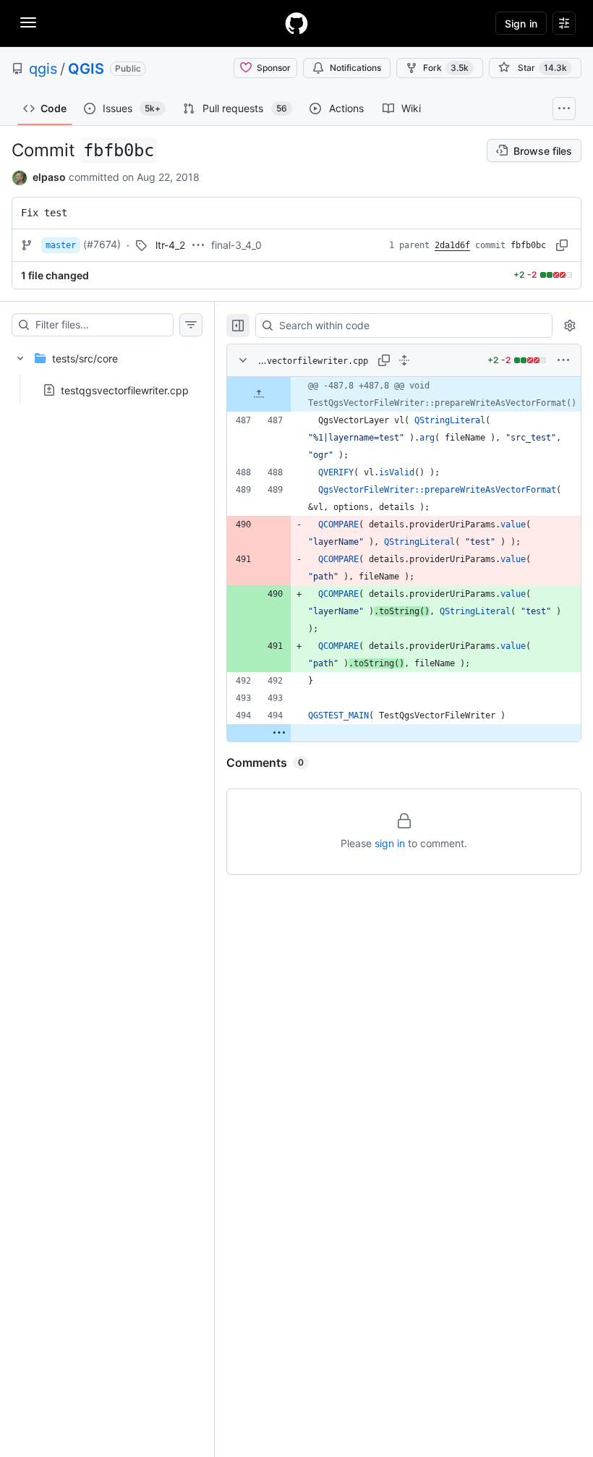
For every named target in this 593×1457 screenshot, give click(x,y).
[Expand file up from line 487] (259, 394)
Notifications (355, 67)
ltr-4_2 (170, 245)
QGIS (86, 68)
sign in (390, 843)
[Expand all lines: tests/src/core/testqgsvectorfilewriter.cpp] (404, 360)
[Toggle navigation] (28, 22)
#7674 (102, 244)
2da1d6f (452, 245)
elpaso (49, 177)
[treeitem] (107, 369)
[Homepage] (296, 23)
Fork (446, 67)
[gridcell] (404, 394)
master (61, 245)
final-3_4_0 (236, 245)
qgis (43, 68)
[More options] (563, 360)
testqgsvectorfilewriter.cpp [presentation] (125, 389)
